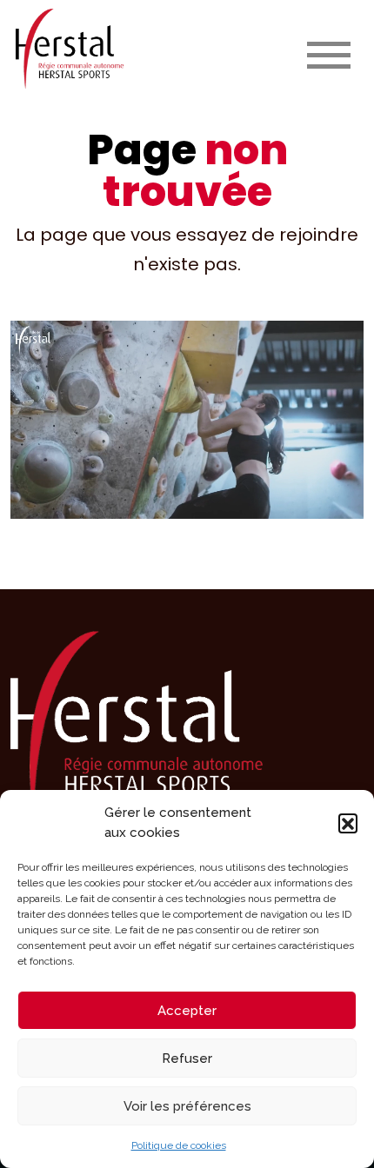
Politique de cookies (178, 1145)
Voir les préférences (187, 1106)
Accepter (187, 1011)
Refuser (187, 1058)
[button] (348, 823)
